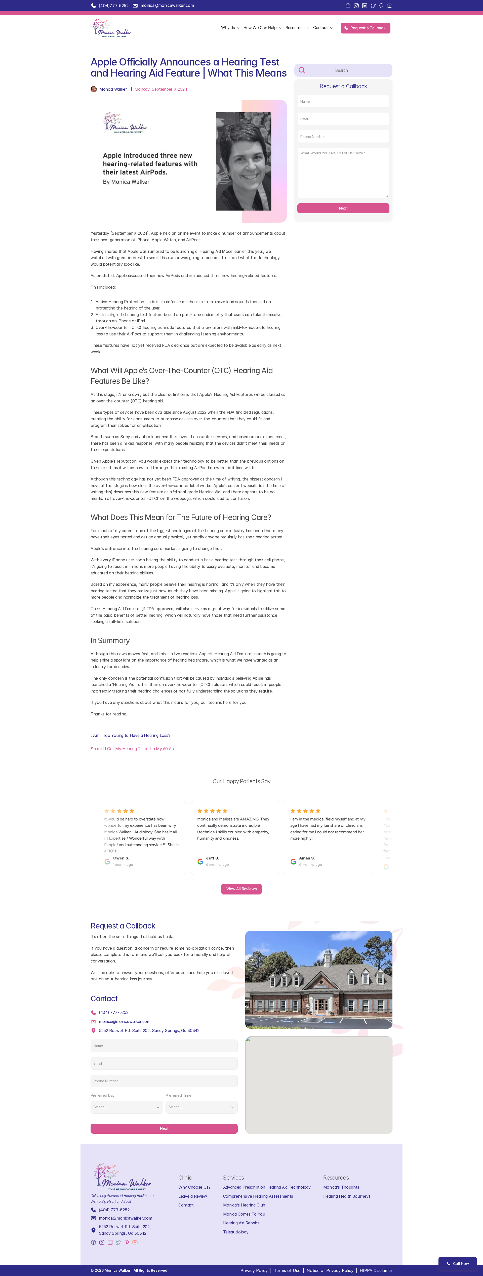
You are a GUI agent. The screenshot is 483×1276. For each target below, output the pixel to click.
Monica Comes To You (244, 1214)
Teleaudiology (236, 1231)
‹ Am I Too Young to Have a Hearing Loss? (130, 735)
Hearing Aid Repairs (241, 1222)
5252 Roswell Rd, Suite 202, (125, 1226)
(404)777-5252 (114, 5)
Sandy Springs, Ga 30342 (122, 1233)
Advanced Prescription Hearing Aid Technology (267, 1187)
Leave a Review (192, 1196)
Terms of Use (287, 1270)
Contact (186, 1205)
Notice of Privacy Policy (330, 1270)
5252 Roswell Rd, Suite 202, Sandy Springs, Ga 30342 (149, 1030)
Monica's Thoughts (341, 1187)
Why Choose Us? (194, 1187)
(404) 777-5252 (114, 1012)
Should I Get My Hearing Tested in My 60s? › (132, 748)
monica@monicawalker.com (167, 5)
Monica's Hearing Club (244, 1205)
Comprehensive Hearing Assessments (258, 1196)
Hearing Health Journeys (347, 1196)
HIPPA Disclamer (376, 1270)
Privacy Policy (254, 1270)
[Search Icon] (343, 70)
